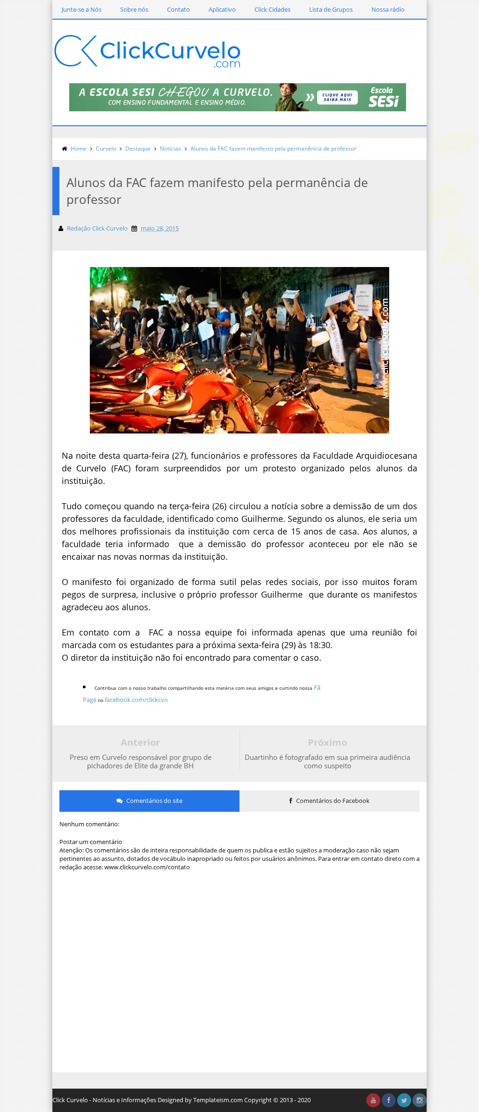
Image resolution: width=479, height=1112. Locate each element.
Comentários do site (153, 800)
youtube (373, 1100)
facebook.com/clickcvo (136, 699)
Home (79, 148)
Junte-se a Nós (82, 9)
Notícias (170, 148)
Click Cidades (272, 9)
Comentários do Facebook (332, 800)
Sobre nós (134, 9)
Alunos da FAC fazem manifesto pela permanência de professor (273, 148)
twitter (404, 1100)
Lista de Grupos (331, 9)
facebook (389, 1100)
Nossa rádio (388, 9)
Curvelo (106, 148)
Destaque (138, 148)
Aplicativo (222, 9)
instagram (420, 1100)
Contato (178, 9)
